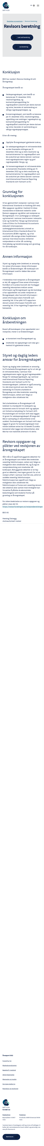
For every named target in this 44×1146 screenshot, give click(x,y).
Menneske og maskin (9, 1079)
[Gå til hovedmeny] (38, 5)
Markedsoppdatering (10, 1065)
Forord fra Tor (7, 1061)
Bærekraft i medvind (9, 1070)
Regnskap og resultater (15, 21)
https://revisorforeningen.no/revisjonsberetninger (23, 507)
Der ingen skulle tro (9, 1084)
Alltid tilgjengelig (8, 1075)
